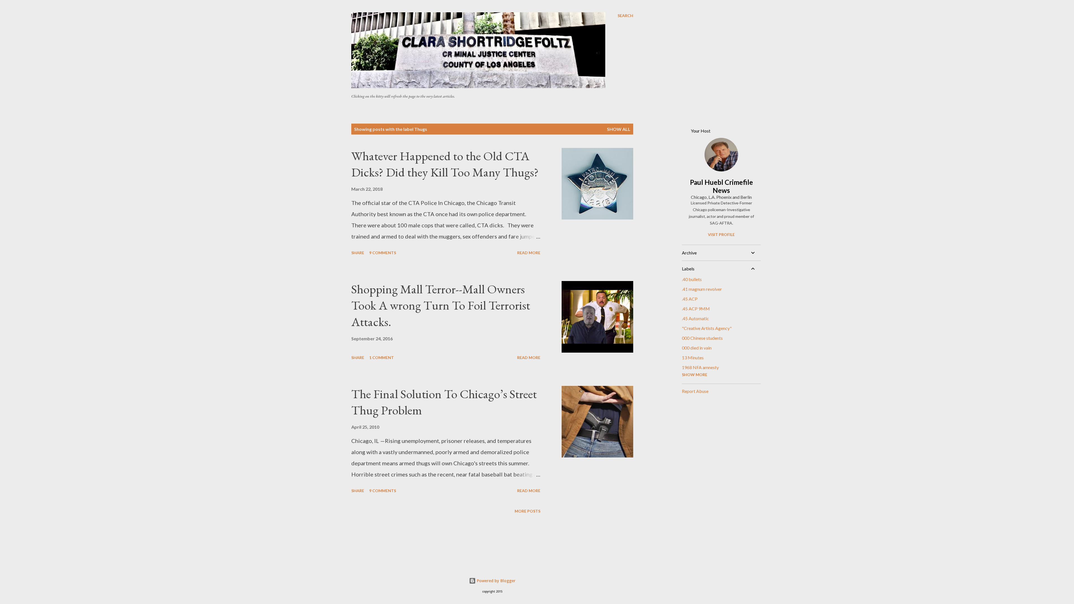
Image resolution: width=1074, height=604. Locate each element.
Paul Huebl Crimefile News (721, 186)
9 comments (382, 252)
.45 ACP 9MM (696, 308)
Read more (528, 252)
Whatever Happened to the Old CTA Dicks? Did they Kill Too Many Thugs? (445, 164)
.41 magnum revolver (702, 289)
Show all (618, 129)
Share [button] (357, 252)
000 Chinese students (702, 338)
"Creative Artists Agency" (707, 328)
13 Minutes (693, 357)
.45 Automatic (695, 318)
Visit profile (721, 234)
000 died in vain (697, 347)
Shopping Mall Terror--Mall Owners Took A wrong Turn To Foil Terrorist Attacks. (440, 305)
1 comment (381, 357)
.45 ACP (690, 298)
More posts (527, 511)
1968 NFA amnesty (700, 367)
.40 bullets (692, 279)
